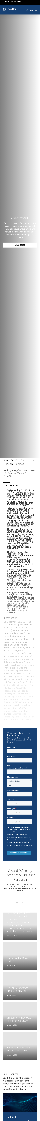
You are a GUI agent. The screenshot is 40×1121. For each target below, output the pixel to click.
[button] (36, 10)
